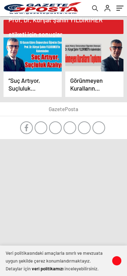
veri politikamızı (48, 268)
